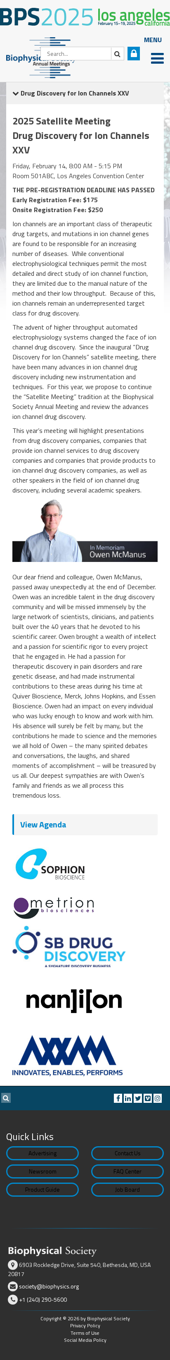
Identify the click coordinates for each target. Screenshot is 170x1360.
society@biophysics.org (49, 1286)
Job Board (127, 1189)
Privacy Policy (85, 1325)
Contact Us (128, 1153)
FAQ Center (127, 1171)
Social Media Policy (85, 1339)
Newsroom (43, 1171)
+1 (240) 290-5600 (43, 1299)
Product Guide (42, 1189)
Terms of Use (85, 1332)
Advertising (42, 1153)
